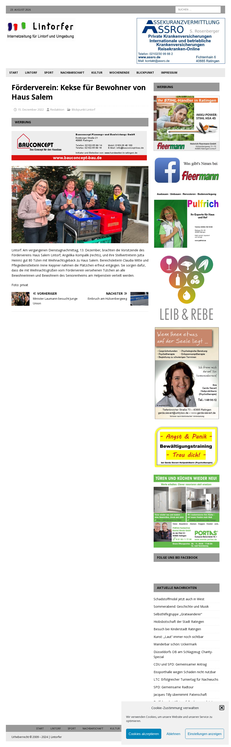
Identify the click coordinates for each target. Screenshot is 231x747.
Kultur (96, 73)
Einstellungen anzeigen (205, 734)
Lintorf (31, 73)
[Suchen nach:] (198, 9)
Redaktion (57, 109)
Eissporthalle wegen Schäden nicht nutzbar (185, 672)
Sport (48, 73)
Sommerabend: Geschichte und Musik (181, 606)
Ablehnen (173, 734)
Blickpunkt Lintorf (83, 109)
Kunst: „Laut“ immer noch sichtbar (178, 637)
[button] (221, 707)
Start (13, 73)
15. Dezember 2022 (31, 109)
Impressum (169, 73)
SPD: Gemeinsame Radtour (174, 687)
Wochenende (119, 73)
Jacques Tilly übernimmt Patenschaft (180, 694)
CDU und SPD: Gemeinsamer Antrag (180, 664)
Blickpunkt (145, 73)
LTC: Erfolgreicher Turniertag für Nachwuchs (186, 679)
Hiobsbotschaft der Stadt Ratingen (179, 621)
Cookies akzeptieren (144, 734)
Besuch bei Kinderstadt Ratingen (177, 629)
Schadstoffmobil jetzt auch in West (179, 599)
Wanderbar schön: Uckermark (175, 644)
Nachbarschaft (72, 73)
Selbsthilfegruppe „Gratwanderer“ (178, 614)
